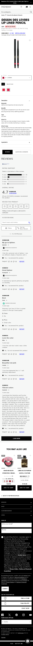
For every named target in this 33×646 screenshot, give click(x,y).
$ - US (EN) (5, 622)
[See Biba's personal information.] (6, 340)
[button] (4, 206)
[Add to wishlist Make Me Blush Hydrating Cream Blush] (14, 456)
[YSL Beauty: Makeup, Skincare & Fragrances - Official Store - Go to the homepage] (6, 7)
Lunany (4, 365)
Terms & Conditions (19, 577)
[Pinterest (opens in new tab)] (16, 615)
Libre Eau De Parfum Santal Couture (24, 472)
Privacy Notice (10, 582)
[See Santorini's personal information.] (8, 390)
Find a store (25, 598)
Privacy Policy (5, 634)
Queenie (4, 245)
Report (21, 261)
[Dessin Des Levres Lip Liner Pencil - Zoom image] (16, 53)
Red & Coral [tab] (10, 84)
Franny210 (5, 272)
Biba (3, 340)
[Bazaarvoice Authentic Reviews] (6, 164)
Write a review (20, 33)
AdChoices (21, 633)
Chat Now (25, 608)
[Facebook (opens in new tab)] (2, 615)
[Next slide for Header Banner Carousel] (31, 2)
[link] (26, 7)
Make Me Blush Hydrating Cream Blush (8, 472)
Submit (5, 589)
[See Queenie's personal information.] (8, 245)
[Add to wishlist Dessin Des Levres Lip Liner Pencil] (30, 40)
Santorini (4, 390)
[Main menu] (30, 7)
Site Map (3, 637)
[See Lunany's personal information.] (8, 365)
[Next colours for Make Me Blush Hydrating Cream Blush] (13, 481)
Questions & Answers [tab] (21, 152)
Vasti (3, 300)
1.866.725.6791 (24, 603)
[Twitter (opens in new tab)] (9, 615)
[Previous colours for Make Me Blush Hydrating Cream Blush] (3, 481)
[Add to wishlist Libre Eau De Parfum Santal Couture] (30, 456)
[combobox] (15, 12)
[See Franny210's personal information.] (9, 272)
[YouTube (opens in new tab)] (30, 615)
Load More (16, 438)
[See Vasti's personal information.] (6, 300)
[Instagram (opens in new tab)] (23, 615)
